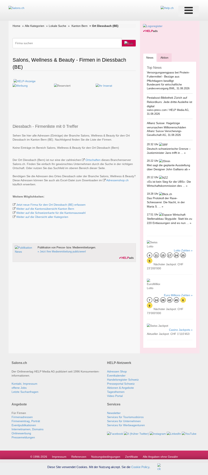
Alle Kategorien (34, 25)
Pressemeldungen (23, 437)
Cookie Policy (140, 466)
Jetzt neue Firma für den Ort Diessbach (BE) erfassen (51, 204)
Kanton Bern (80, 25)
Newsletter (114, 413)
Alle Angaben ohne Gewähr (160, 456)
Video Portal (115, 395)
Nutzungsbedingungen (105, 456)
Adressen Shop (117, 371)
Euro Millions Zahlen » (178, 295)
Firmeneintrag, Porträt (26, 421)
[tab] (150, 57)
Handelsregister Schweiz (123, 379)
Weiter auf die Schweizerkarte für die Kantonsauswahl (51, 212)
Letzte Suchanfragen (25, 391)
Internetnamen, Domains (27, 429)
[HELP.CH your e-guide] (167, 7)
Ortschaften (93, 160)
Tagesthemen (116, 391)
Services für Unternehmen (124, 421)
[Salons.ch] (16, 7)
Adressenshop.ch (117, 180)
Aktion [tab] (164, 57)
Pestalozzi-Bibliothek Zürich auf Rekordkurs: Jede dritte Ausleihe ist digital (169, 102)
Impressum (59, 456)
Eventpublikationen (24, 425)
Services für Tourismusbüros (125, 417)
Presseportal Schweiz (121, 383)
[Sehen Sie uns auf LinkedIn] (174, 433)
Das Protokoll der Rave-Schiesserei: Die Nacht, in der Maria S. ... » (166, 202)
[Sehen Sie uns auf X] (136, 433)
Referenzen (78, 456)
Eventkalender (116, 375)
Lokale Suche (57, 25)
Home (16, 25)
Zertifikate (131, 456)
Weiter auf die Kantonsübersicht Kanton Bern (45, 208)
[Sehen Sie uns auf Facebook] (115, 433)
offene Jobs (19, 387)
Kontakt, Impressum (24, 383)
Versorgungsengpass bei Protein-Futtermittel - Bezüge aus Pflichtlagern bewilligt (168, 76)
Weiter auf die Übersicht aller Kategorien (42, 216)
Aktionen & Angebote (120, 387)
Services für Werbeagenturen (126, 425)
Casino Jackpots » (181, 329)
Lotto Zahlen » (183, 250)
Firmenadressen (22, 417)
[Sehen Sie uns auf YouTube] (189, 433)
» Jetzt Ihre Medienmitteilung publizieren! (62, 251)
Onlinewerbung (21, 433)
